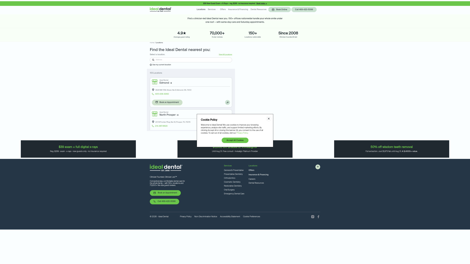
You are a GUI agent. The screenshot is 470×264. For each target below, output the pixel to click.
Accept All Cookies (235, 140)
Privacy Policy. (242, 133)
